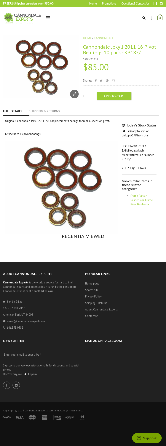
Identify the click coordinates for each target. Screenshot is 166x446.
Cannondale (103, 38)
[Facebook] (156, 3)
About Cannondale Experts (101, 309)
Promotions (109, 3)
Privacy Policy (93, 296)
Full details (12, 111)
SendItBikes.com (42, 291)
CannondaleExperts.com (39, 410)
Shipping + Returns (96, 303)
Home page (92, 283)
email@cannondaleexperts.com (26, 321)
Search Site (92, 290)
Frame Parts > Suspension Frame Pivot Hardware (142, 200)
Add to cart (114, 96)
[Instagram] (161, 3)
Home (93, 3)
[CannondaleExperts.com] (22, 18)
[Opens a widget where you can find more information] (147, 438)
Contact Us (91, 316)
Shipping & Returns (44, 111)
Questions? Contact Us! (135, 3)
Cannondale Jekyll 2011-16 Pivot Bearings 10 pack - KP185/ (119, 49)
